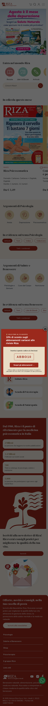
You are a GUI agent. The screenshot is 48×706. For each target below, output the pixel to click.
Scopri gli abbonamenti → (24, 365)
